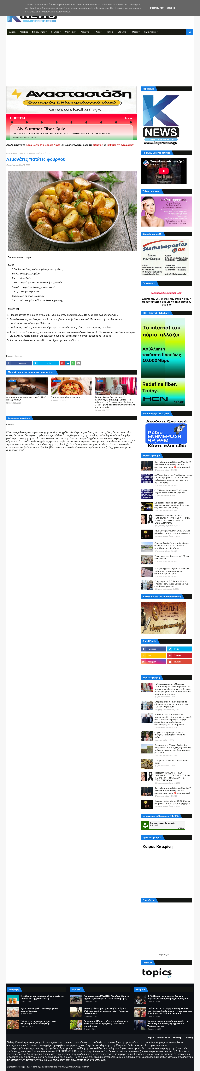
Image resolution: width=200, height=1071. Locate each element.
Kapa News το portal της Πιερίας (34, 1067)
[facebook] (153, 648)
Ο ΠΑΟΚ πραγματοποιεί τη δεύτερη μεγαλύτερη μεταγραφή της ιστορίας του (167, 997)
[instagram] (153, 661)
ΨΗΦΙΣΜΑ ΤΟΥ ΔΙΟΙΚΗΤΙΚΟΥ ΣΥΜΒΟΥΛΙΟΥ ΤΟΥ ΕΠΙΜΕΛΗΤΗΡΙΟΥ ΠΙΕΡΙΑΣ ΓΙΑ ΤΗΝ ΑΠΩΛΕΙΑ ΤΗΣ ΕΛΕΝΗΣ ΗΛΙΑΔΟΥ (172, 519)
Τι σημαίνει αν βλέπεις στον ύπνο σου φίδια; (171, 761)
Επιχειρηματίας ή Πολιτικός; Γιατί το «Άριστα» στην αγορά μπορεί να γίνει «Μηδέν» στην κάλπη (171, 583)
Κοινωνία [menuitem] (85, 32)
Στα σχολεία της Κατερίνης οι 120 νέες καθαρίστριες (171, 557)
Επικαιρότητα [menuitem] (38, 32)
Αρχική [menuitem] (12, 32)
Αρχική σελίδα (11, 153)
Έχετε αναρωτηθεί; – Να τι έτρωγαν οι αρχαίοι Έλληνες (39, 1009)
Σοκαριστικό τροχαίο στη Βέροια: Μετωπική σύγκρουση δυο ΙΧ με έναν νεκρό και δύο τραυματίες (171, 505)
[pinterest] (179, 655)
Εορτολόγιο (164, 954)
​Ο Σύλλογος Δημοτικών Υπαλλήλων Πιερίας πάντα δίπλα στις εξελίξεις (170, 491)
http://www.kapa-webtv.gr (79, 1067)
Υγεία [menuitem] (98, 32)
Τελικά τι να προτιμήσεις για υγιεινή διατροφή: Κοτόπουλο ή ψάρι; (38, 1022)
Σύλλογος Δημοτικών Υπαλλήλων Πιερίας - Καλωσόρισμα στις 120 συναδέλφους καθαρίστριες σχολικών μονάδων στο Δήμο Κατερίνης (173, 478)
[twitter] (179, 648)
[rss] (153, 655)
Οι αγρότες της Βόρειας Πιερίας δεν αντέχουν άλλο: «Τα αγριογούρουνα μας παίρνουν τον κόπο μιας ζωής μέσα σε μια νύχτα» (172, 749)
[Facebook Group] (153, 668)
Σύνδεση (188, 1037)
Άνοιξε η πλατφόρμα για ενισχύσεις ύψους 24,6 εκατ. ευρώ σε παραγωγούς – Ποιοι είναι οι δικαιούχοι (106, 1011)
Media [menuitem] (135, 32)
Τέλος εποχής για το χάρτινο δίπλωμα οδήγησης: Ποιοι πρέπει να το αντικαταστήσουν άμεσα (171, 571)
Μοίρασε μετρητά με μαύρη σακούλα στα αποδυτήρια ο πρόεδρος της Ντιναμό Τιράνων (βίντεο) (168, 1023)
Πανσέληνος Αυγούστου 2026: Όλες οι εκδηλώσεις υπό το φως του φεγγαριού (172, 532)
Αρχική (150, 1037)
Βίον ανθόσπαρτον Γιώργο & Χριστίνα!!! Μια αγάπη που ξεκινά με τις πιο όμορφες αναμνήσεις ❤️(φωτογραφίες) (172, 464)
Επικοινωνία (163, 1037)
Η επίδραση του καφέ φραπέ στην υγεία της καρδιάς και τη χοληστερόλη (42, 997)
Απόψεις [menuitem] (24, 32)
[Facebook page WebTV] (179, 668)
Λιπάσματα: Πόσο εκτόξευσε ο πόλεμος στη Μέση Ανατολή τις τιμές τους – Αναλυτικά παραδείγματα (106, 1023)
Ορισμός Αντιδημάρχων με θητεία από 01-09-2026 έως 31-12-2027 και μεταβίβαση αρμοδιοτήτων (171, 545)
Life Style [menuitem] (122, 32)
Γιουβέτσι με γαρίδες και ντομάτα (66, 397)
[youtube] (179, 661)
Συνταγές (22, 153)
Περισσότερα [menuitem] (150, 32)
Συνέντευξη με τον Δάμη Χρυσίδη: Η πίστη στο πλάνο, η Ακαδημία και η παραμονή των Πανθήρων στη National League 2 (169, 1011)
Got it (171, 8)
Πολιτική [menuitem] (55, 32)
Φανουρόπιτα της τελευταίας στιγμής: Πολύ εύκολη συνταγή (26, 398)
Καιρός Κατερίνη (158, 846)
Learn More (156, 8)
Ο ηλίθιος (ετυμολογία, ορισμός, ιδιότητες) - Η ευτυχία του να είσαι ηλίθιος (169, 735)
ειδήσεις (98, 145)
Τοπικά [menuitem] (110, 32)
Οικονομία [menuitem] (70, 32)
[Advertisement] (100, 57)
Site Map (177, 1037)
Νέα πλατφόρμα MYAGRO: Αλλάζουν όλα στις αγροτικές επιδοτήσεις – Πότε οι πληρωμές (106, 997)
